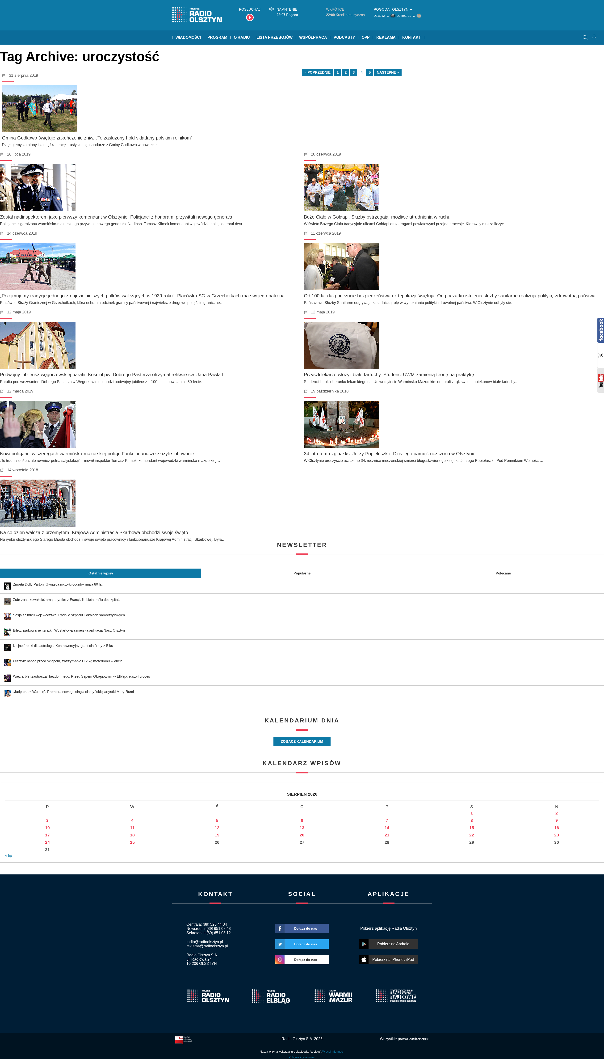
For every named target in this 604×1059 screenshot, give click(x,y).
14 (387, 827)
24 (47, 842)
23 (556, 835)
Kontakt (411, 37)
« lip (8, 855)
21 (387, 835)
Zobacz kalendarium (302, 741)
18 (132, 835)
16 (556, 827)
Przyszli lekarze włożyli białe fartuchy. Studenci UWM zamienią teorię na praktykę (389, 374)
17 (47, 835)
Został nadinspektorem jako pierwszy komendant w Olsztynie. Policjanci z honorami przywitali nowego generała (116, 216)
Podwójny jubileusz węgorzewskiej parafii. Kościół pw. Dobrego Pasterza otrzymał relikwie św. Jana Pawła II (112, 374)
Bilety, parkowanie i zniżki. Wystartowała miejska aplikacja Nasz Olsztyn (69, 630)
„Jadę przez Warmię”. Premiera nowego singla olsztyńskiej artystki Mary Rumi (73, 692)
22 (471, 835)
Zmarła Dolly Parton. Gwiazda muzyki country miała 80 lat (57, 584)
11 (132, 827)
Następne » (388, 72)
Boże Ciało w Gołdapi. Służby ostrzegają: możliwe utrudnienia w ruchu (377, 216)
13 (302, 827)
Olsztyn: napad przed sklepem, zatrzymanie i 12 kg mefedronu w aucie (67, 661)
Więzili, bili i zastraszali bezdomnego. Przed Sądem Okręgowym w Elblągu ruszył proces (81, 676)
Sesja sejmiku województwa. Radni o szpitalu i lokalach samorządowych (69, 615)
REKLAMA (386, 37)
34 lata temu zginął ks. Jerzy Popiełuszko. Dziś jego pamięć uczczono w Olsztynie (389, 453)
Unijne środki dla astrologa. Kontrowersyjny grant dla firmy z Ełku (63, 646)
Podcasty (344, 37)
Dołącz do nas (305, 928)
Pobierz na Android (393, 944)
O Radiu (242, 37)
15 (471, 827)
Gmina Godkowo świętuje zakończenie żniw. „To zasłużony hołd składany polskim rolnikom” (97, 137)
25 (132, 842)
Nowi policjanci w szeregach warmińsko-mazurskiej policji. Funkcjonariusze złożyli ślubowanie (97, 453)
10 (47, 827)
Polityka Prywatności (302, 1057)
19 (217, 835)
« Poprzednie (318, 72)
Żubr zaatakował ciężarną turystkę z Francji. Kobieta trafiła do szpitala (66, 600)
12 (217, 827)
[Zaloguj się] (594, 37)
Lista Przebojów (274, 37)
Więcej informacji (333, 1051)
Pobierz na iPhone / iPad (393, 960)
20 (302, 835)
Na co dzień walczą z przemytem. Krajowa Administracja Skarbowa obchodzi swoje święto (94, 532)
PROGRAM (217, 37)
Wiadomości (188, 37)
